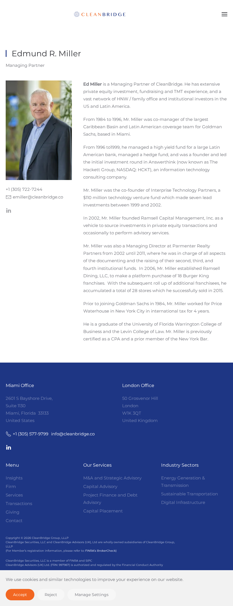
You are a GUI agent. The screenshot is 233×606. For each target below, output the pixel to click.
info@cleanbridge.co (73, 434)
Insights (14, 478)
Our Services (97, 465)
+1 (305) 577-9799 (30, 434)
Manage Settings (92, 594)
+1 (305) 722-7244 (24, 189)
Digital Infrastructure (183, 502)
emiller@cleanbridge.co (38, 197)
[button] (224, 14)
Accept (20, 594)
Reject (51, 594)
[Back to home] (116, 14)
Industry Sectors (180, 465)
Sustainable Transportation (189, 494)
